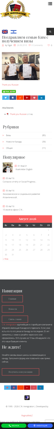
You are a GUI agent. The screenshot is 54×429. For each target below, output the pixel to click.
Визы (8, 135)
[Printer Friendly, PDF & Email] (9, 91)
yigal (10, 45)
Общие (9, 148)
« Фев (5, 259)
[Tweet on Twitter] (5, 97)
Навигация (41, 425)
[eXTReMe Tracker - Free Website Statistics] (27, 397)
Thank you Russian (10, 84)
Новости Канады (14, 141)
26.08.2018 (22, 45)
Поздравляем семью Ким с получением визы (25, 39)
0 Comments (37, 45)
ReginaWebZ (27, 415)
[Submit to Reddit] (20, 97)
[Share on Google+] (27, 97)
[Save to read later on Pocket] (34, 97)
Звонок (15, 425)
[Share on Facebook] (12, 97)
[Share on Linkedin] (41, 97)
